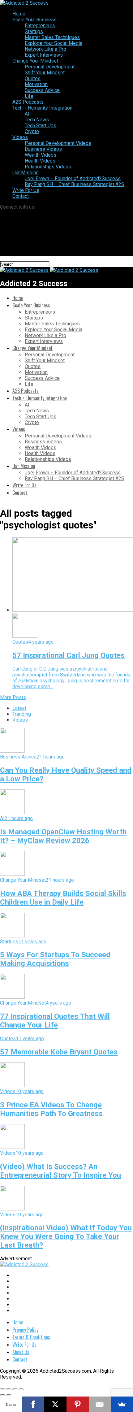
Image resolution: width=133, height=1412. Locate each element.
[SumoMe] (122, 1404)
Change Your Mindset (35, 61)
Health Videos (40, 161)
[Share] (8, 1389)
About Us (20, 1352)
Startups (34, 31)
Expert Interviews (44, 55)
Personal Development (50, 67)
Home (18, 14)
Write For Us (25, 190)
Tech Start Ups (40, 125)
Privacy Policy (25, 1329)
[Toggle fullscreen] (14, 1389)
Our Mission (25, 173)
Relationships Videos (48, 167)
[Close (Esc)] (2, 1389)
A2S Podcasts (28, 102)
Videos (20, 137)
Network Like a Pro (45, 49)
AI (27, 114)
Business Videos (43, 149)
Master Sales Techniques (52, 37)
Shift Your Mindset (45, 73)
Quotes (33, 78)
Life (29, 96)
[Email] (100, 1404)
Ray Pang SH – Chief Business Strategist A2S (74, 184)
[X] (55, 1404)
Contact (20, 196)
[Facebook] (33, 1404)
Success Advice (42, 90)
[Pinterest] (77, 1404)
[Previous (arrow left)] (2, 1395)
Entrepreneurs (40, 25)
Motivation (36, 84)
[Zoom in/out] (21, 1389)
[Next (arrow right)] (8, 1395)
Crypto (32, 131)
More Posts (13, 697)
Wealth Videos (40, 155)
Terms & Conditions (31, 1337)
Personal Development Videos (58, 143)
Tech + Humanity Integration (42, 108)
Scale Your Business (34, 20)
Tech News (37, 120)
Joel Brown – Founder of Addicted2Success (73, 178)
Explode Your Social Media (53, 43)
